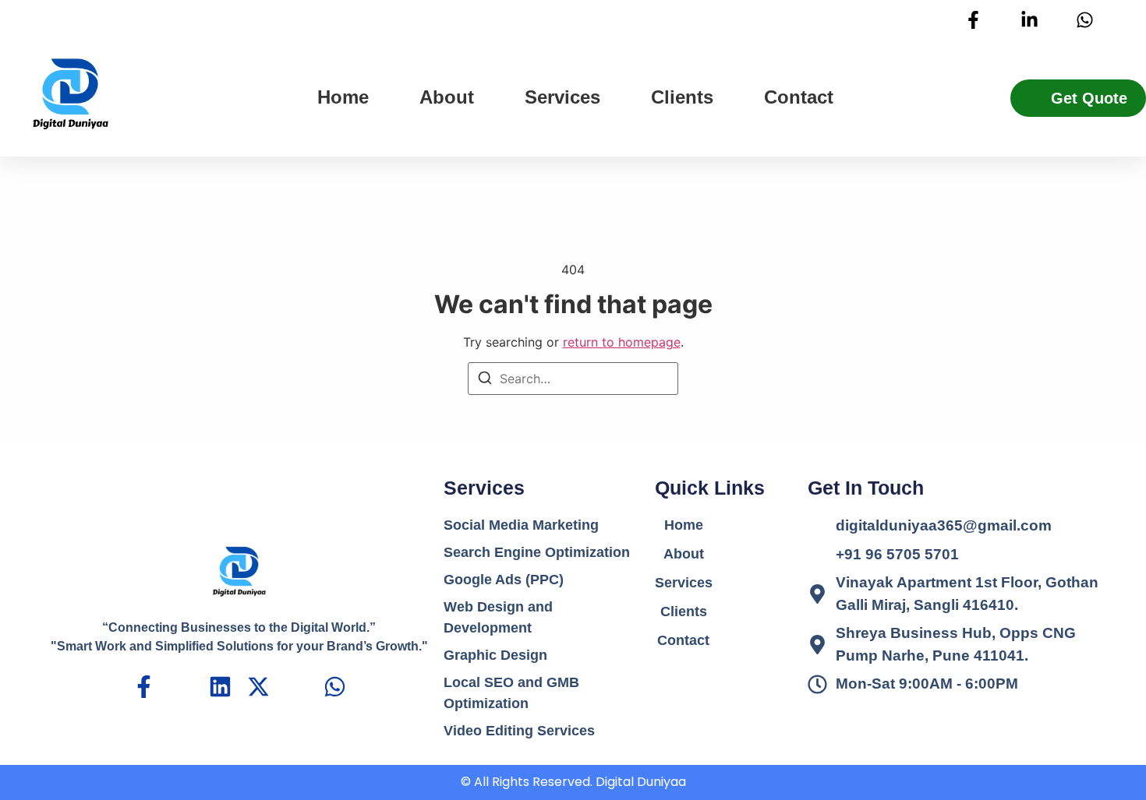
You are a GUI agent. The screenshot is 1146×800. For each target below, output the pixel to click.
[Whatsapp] (335, 686)
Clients (682, 96)
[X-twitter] (258, 686)
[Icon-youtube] (296, 686)
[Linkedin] (220, 686)
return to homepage (622, 342)
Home (343, 96)
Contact (798, 96)
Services (562, 96)
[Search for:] (573, 378)
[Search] (485, 380)
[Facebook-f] (144, 686)
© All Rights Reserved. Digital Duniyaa (573, 782)
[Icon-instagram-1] (182, 686)
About (446, 96)
